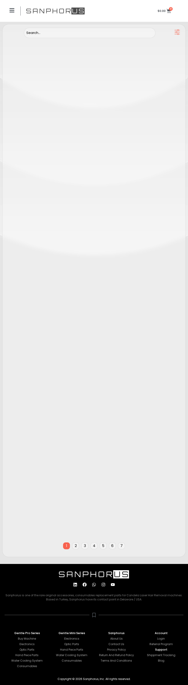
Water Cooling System (27, 661)
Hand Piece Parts (27, 655)
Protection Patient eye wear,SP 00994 (43, 301)
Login (161, 639)
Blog (161, 661)
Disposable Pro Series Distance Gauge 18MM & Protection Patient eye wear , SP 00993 (135, 223)
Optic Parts (26, 650)
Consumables (27, 666)
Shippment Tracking (161, 655)
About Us (116, 639)
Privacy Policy (116, 650)
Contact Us (116, 644)
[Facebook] (84, 584)
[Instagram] (103, 584)
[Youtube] (113, 584)
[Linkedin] (75, 584)
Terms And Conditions (116, 661)
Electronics (27, 644)
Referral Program (161, 644)
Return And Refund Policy (116, 655)
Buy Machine (27, 639)
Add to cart (78, 119)
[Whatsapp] (94, 584)
